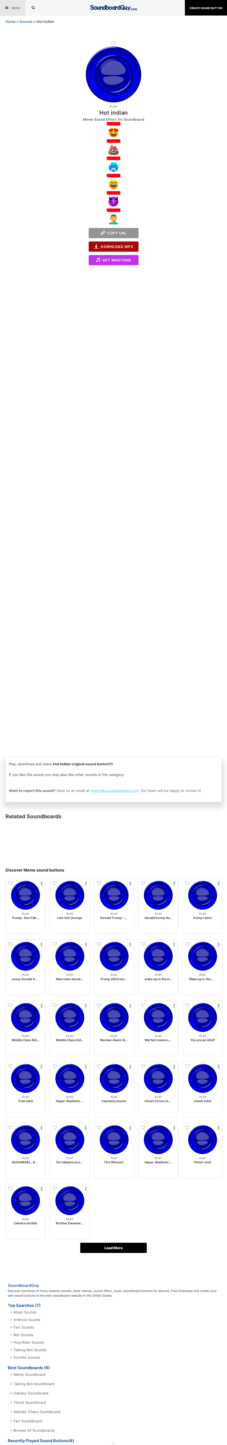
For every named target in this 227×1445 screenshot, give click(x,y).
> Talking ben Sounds (28, 1350)
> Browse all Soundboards (32, 1430)
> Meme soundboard (27, 1374)
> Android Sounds (25, 1319)
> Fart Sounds (22, 1327)
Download (26, 927)
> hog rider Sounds (27, 1342)
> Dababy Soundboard (29, 1393)
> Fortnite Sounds (25, 1357)
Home (11, 21)
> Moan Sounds (23, 1312)
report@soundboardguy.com (114, 790)
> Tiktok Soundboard (28, 1402)
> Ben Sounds (21, 1335)
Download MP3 (115, 246)
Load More (113, 1248)
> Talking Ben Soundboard (32, 1384)
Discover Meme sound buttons (35, 870)
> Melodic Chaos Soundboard (35, 1412)
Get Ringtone (115, 260)
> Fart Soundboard (26, 1421)
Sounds (26, 21)
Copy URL (116, 233)
